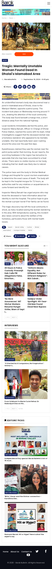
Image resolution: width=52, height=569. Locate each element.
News (5, 60)
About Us (15, 551)
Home (5, 551)
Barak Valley (19, 227)
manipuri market (19, 230)
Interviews (9, 360)
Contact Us (26, 551)
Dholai (37, 227)
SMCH (30, 230)
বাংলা (24, 54)
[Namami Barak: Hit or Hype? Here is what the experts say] (26, 517)
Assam (10, 227)
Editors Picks (11, 455)
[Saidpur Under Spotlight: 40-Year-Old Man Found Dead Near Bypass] (37, 289)
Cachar (29, 227)
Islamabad (7, 230)
